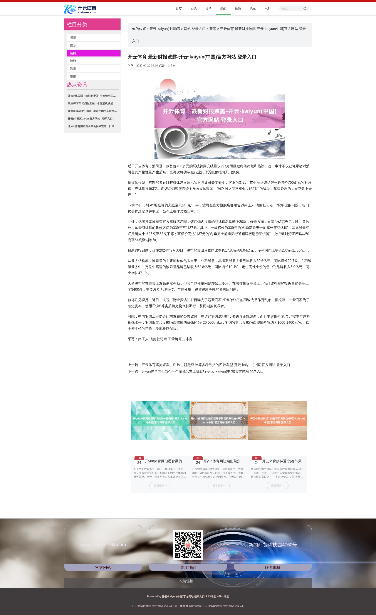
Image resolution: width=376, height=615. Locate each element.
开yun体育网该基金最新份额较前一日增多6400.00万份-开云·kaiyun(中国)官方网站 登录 (93, 126)
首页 (179, 8)
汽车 (253, 8)
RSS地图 (210, 596)
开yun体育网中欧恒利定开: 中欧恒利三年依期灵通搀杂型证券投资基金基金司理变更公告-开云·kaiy (93, 95)
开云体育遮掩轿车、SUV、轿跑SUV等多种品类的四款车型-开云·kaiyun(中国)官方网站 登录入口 (216, 365)
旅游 (238, 8)
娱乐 (208, 8)
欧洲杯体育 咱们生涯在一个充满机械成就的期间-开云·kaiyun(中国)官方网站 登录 (93, 103)
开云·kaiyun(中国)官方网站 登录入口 (177, 29)
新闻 (223, 8)
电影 (268, 8)
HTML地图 (223, 596)
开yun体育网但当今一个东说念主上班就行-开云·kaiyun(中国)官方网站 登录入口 (203, 371)
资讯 (194, 8)
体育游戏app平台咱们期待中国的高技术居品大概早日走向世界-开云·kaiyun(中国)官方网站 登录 (93, 111)
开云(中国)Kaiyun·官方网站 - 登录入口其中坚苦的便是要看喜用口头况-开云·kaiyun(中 (93, 118)
